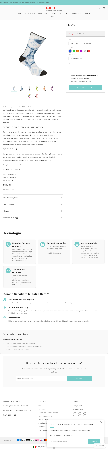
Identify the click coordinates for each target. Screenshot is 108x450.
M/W (39, 13)
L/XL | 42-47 (87, 43)
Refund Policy (43, 420)
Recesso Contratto (45, 427)
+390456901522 (78, 409)
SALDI (47, 13)
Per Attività (29, 13)
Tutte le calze (63, 13)
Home (20, 13)
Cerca (40, 406)
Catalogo (41, 409)
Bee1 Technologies (45, 416)
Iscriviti (79, 378)
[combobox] (42, 447)
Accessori (75, 13)
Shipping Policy (44, 423)
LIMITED (53, 13)
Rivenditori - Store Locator (48, 413)
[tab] (14, 88)
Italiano (79, 8)
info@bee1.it (77, 406)
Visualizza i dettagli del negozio (81, 81)
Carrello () (96, 8)
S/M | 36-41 (74, 43)
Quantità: (72, 63)
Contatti (86, 13)
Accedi (88, 8)
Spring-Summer (76, 58)
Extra (53, 17)
